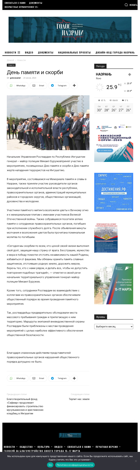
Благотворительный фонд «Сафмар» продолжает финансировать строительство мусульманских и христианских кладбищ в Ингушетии (25, 406)
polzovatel (15, 78)
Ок (50, 465)
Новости (11, 65)
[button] (131, 4)
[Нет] (135, 461)
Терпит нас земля (79, 399)
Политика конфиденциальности (75, 465)
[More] (74, 85)
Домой (10, 60)
